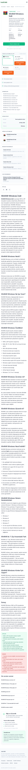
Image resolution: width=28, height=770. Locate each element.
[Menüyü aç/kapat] (27, 2)
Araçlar (12, 6)
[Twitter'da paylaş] (3, 189)
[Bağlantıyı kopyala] (9, 189)
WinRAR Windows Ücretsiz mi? (10, 99)
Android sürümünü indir (8, 72)
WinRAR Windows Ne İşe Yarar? (10, 95)
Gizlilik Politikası (17, 760)
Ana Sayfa (3, 6)
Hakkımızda (9, 760)
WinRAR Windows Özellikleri (9, 97)
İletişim (15, 763)
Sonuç (4, 111)
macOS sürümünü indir (20, 63)
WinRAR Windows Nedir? (9, 93)
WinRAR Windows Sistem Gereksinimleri (12, 105)
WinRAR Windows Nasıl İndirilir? (10, 103)
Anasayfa (3, 760)
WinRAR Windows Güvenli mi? (10, 101)
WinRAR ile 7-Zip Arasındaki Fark (10, 107)
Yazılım (8, 6)
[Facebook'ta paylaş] (6, 189)
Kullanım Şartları (5, 763)
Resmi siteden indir (14, 44)
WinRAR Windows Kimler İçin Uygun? (11, 109)
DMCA (11, 763)
